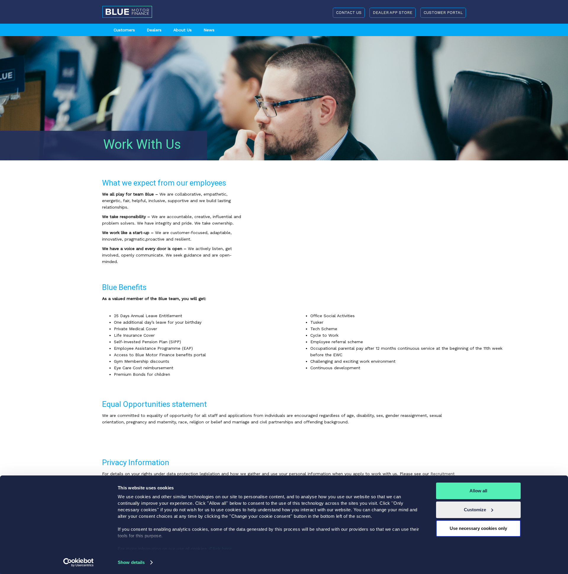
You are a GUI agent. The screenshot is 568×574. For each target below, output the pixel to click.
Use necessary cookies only (478, 528)
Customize (475, 509)
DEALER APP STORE (392, 12)
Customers (124, 30)
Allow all (478, 490)
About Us (182, 30)
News (209, 30)
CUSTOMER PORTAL (443, 12)
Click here (221, 548)
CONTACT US (349, 12)
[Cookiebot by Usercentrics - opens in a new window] (78, 562)
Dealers (154, 30)
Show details (131, 562)
